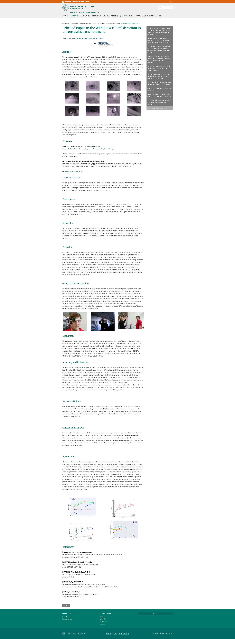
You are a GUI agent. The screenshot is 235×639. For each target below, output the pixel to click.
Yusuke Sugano (87, 38)
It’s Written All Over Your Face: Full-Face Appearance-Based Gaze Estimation (159, 102)
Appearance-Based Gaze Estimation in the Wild (159, 89)
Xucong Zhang (76, 38)
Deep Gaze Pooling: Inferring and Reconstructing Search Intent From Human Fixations (159, 68)
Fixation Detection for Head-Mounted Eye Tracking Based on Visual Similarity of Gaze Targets (158, 40)
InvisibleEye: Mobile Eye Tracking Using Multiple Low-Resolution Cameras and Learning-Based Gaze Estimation (159, 49)
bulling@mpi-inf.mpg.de (107, 149)
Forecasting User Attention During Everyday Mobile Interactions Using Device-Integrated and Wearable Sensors (159, 31)
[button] (171, 1)
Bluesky (102, 616)
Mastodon (103, 621)
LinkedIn (103, 619)
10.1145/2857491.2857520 (74, 171)
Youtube (102, 624)
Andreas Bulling (98, 38)
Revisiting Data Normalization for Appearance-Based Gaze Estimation (159, 95)
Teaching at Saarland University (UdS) (106, 16)
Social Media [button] (105, 613)
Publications (128, 16)
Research (74, 16)
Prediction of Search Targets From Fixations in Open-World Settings (159, 83)
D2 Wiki (159, 16)
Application (85, 16)
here (92, 146)
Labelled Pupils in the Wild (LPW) (158, 108)
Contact (155, 614)
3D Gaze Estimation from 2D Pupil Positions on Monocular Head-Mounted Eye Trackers (158, 76)
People (65, 16)
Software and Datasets (145, 16)
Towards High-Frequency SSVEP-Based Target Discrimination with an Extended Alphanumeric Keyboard (158, 59)
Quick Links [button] (67, 613)
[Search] (171, 7)
